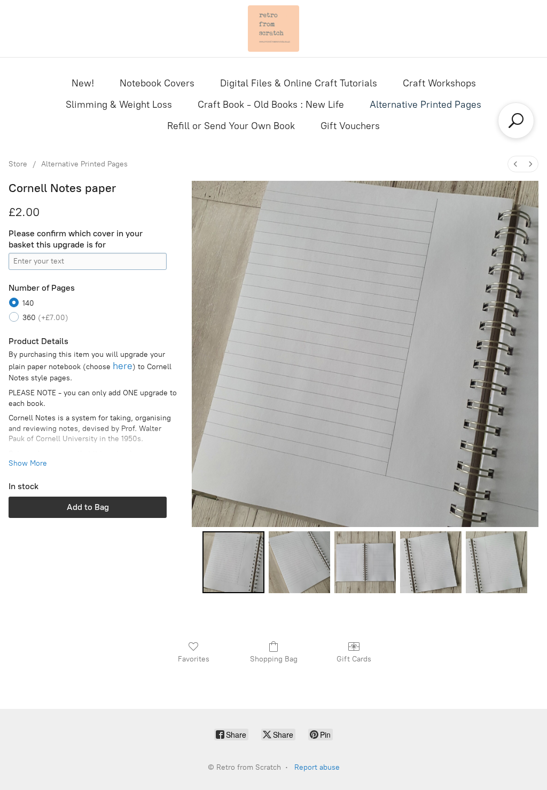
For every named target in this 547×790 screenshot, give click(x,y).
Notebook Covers (157, 83)
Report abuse (317, 767)
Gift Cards (354, 659)
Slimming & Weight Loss (119, 104)
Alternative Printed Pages (425, 104)
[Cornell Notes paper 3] (431, 562)
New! (83, 83)
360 (45, 317)
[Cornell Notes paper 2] (365, 562)
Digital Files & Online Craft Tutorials (298, 83)
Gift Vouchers (350, 126)
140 (28, 303)
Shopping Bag (274, 659)
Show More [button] (28, 463)
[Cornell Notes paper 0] (233, 562)
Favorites (193, 659)
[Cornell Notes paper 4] (496, 562)
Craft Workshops (439, 83)
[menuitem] (515, 164)
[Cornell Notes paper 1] (299, 562)
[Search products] (516, 120)
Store (18, 164)
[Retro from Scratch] (273, 28)
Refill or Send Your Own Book (231, 126)
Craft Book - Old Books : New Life (271, 104)
